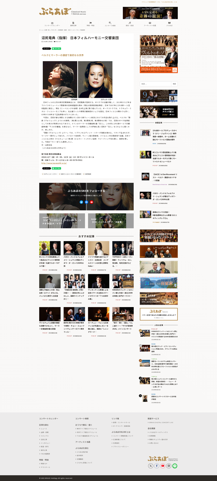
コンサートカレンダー (48, 418)
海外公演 (44, 450)
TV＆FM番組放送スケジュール (87, 436)
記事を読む (44, 424)
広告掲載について (119, 439)
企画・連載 (45, 432)
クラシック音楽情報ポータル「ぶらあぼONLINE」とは (159, 2)
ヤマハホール (45, 467)
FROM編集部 (45, 454)
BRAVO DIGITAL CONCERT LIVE (161, 422)
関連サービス (153, 418)
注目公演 (44, 439)
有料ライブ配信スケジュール (87, 432)
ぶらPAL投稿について (84, 463)
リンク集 (115, 418)
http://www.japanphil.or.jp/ (54, 163)
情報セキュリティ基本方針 (158, 439)
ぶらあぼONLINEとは (121, 432)
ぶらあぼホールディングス (158, 432)
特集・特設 (44, 459)
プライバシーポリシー (121, 446)
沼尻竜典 (88, 174)
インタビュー (45, 443)
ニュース (44, 429)
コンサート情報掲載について (123, 436)
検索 (174, 84)
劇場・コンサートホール (121, 422)
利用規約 (116, 443)
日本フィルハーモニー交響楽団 (71, 174)
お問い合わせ (154, 443)
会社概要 (151, 428)
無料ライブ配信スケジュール (87, 429)
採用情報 (152, 436)
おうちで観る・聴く (83, 424)
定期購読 (80, 459)
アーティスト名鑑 (82, 442)
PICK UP (58, 41)
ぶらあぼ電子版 (82, 452)
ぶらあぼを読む (82, 448)
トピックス (45, 436)
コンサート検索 (82, 418)
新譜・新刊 (45, 446)
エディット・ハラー (50, 174)
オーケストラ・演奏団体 (121, 426)
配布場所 (80, 455)
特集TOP (44, 464)
